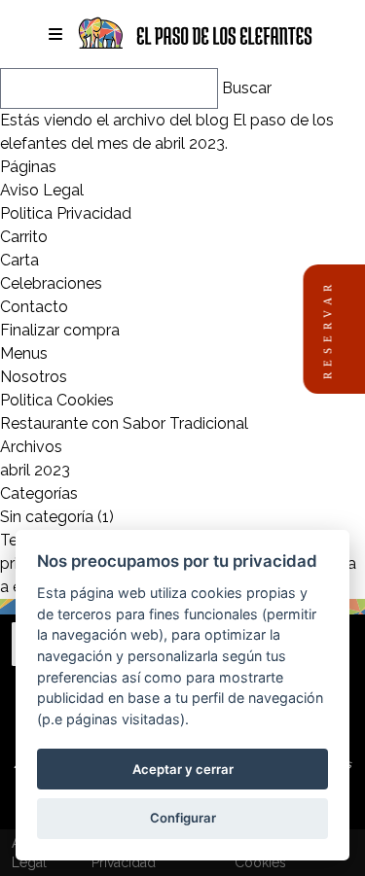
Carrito (24, 237)
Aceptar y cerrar (183, 769)
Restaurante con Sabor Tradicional (124, 423)
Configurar (183, 817)
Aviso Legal (42, 190)
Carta (19, 260)
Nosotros (33, 377)
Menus (24, 353)
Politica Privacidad (65, 213)
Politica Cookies (57, 400)
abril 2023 (35, 470)
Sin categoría (46, 517)
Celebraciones (51, 283)
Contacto (34, 307)
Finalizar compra (60, 330)
